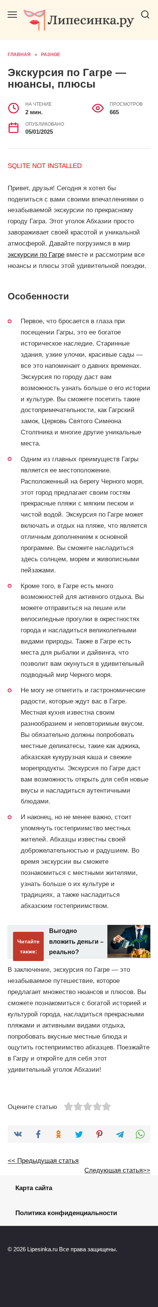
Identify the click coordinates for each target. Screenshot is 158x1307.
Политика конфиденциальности (66, 1213)
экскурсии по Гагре (36, 254)
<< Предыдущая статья (43, 1160)
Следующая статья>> (117, 1170)
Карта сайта (33, 1188)
